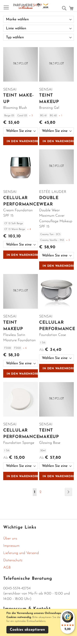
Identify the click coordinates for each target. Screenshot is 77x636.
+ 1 (60, 115)
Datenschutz (12, 560)
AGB (7, 567)
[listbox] (20, 130)
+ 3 (31, 115)
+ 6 (25, 348)
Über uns (10, 538)
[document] (39, 622)
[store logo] (31, 6)
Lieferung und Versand (21, 553)
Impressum (11, 546)
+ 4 (29, 229)
